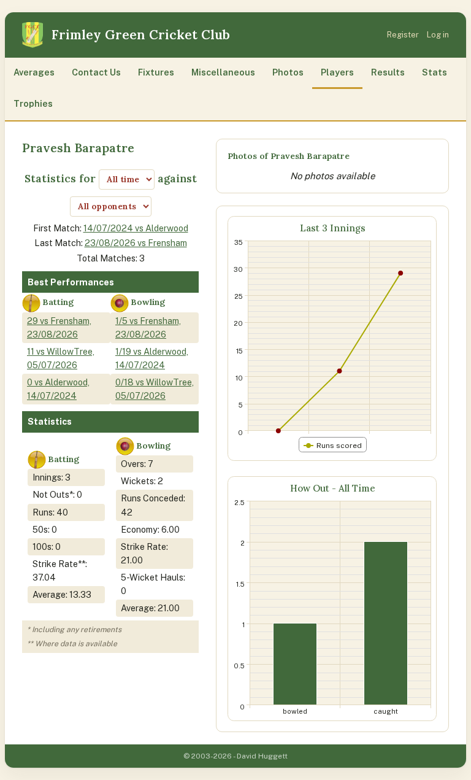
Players (337, 72)
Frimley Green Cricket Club (141, 34)
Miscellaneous (223, 72)
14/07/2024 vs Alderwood (135, 228)
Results (388, 72)
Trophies (33, 103)
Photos (288, 72)
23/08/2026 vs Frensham (136, 242)
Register (403, 34)
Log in (438, 34)
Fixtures (156, 72)
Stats (434, 72)
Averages (34, 72)
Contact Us (96, 72)
